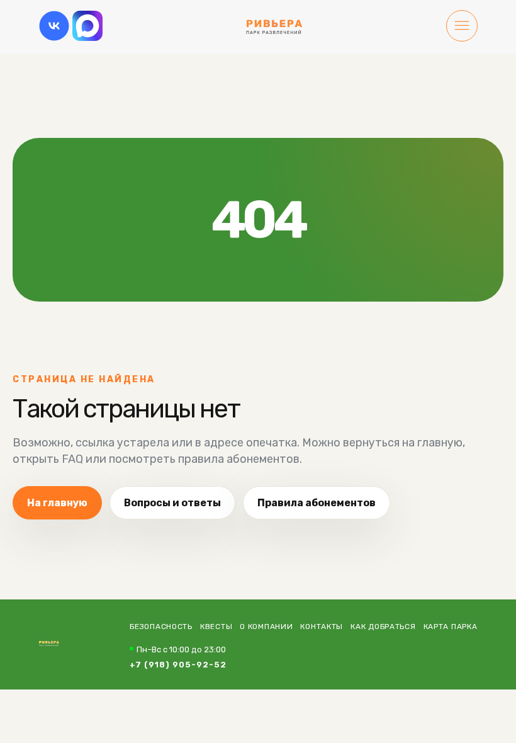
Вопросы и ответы (172, 503)
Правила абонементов (316, 503)
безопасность (161, 626)
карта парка (450, 626)
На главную (57, 503)
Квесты (216, 626)
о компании (266, 626)
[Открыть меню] (462, 27)
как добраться (383, 626)
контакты (321, 626)
